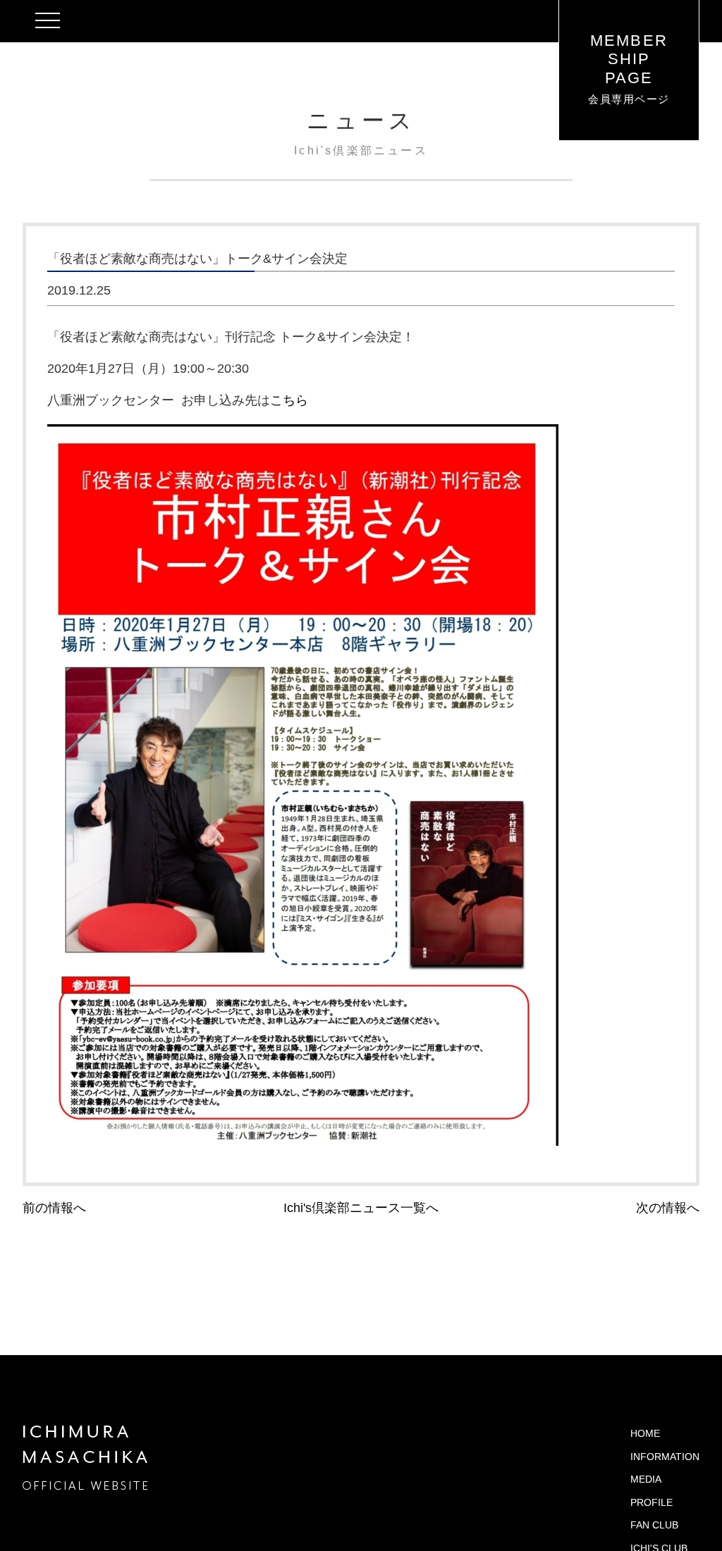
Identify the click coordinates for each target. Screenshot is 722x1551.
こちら (289, 400)
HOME (645, 1433)
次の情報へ (667, 1208)
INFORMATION (664, 1456)
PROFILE (651, 1502)
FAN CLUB (654, 1525)
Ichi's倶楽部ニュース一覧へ (361, 1208)
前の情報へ (54, 1208)
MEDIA (645, 1479)
